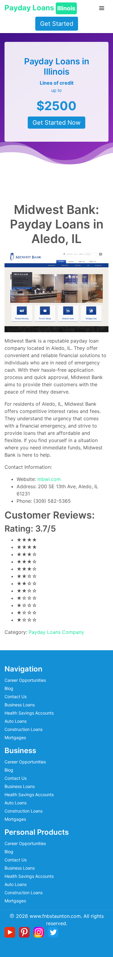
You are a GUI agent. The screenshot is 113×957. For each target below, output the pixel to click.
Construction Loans (23, 729)
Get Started (56, 23)
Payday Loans (40, 7)
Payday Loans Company (56, 632)
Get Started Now (56, 122)
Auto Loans (16, 721)
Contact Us (16, 696)
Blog (9, 688)
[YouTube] (11, 931)
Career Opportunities (25, 680)
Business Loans (20, 704)
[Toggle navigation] (101, 8)
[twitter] (53, 931)
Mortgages (15, 737)
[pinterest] (25, 931)
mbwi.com (49, 479)
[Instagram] (39, 931)
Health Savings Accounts (29, 712)
